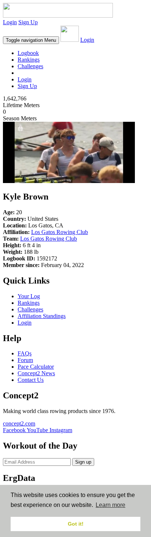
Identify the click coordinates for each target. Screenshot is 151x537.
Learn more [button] (110, 505)
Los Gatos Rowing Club (59, 232)
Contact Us (31, 380)
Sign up (83, 462)
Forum (25, 360)
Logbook (28, 53)
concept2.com (19, 423)
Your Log (29, 296)
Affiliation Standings (42, 316)
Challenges (30, 66)
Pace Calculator (36, 367)
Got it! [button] (76, 524)
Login (10, 22)
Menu (31, 40)
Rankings (29, 59)
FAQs (25, 353)
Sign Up (28, 22)
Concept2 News (36, 373)
